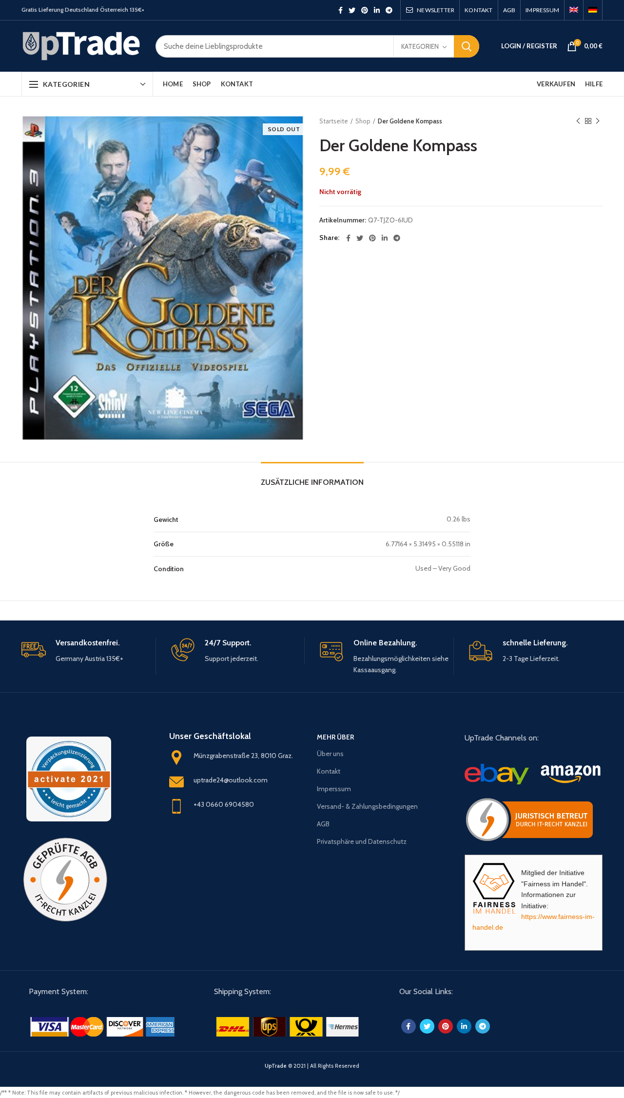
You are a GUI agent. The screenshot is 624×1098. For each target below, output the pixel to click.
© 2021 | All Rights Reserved (312, 1065)
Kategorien (420, 46)
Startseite (333, 121)
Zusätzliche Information (312, 482)
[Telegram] (389, 10)
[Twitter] (352, 10)
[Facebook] (340, 10)
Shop (362, 121)
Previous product (578, 121)
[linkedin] (377, 10)
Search (466, 46)
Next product (598, 121)
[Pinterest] (364, 10)
